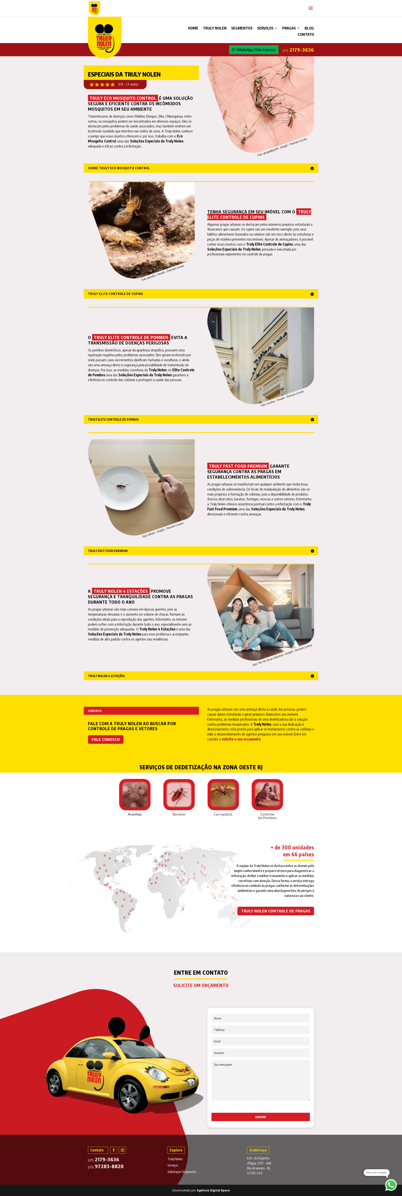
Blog (309, 28)
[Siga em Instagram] (122, 1150)
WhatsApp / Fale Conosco (256, 49)
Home (193, 28)
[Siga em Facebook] (113, 1150)
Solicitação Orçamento (182, 1172)
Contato (306, 35)
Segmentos (242, 28)
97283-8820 (106, 1166)
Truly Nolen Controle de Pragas (275, 910)
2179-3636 (298, 49)
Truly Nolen (215, 28)
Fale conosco (106, 739)
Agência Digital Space (213, 1190)
